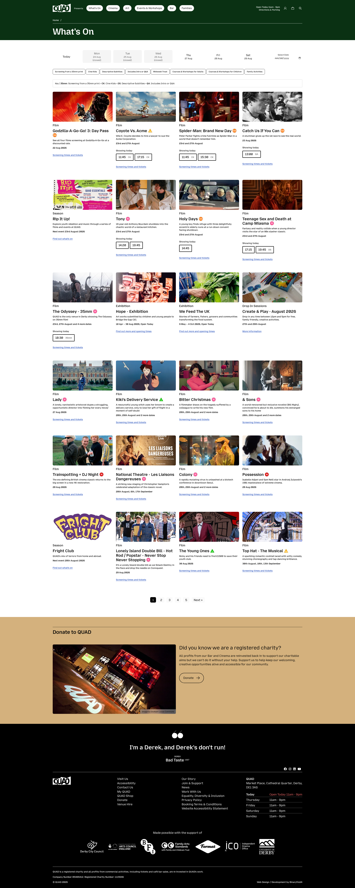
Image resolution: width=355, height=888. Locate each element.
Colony (185, 474)
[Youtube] (299, 769)
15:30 (207, 157)
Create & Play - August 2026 (269, 311)
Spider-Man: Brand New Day (205, 130)
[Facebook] (285, 769)
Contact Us (125, 787)
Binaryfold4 (296, 881)
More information (252, 331)
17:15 (143, 157)
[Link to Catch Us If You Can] (272, 107)
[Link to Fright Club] (83, 527)
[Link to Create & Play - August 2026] (272, 287)
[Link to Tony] (146, 195)
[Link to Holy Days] (209, 195)
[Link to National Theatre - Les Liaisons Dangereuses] (146, 450)
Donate (188, 678)
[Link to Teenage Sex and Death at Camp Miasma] (272, 195)
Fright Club (63, 550)
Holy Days (188, 218)
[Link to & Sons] (272, 376)
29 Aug (248, 56)
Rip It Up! (61, 218)
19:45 (136, 245)
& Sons (248, 399)
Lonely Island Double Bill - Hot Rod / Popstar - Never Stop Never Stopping (144, 555)
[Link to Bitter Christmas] (209, 376)
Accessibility (126, 783)
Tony (120, 218)
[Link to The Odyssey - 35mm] (83, 287)
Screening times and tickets (68, 154)
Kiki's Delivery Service (137, 399)
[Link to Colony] (209, 450)
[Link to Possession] (272, 450)
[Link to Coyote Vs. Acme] (146, 107)
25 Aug (127, 56)
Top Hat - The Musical (262, 550)
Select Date (283, 54)
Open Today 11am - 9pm (268, 6)
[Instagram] (290, 769)
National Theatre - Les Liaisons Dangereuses (145, 476)
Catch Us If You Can (260, 130)
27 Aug (188, 56)
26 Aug (158, 56)
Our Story (189, 779)
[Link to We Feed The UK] (209, 287)
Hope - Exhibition (132, 311)
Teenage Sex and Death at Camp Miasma (266, 221)
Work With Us (191, 791)
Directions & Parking (269, 9)
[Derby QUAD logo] (62, 8)
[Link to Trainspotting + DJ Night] (83, 450)
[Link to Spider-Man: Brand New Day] (209, 107)
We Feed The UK (194, 311)
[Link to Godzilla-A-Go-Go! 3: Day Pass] (83, 107)
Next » (198, 600)
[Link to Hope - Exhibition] (146, 287)
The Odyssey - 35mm (72, 311)
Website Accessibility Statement (205, 808)
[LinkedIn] (294, 769)
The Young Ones (194, 550)
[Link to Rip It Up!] (83, 195)
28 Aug (218, 56)
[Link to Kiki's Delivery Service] (146, 376)
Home (56, 20)
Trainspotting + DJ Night (75, 474)
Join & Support (192, 783)
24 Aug (97, 56)
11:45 (125, 157)
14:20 (122, 245)
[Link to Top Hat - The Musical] (272, 527)
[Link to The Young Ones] (209, 527)
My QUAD (123, 791)
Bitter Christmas (195, 399)
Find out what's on (63, 238)
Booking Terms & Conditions (202, 804)
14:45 (185, 248)
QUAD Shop (125, 796)
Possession (253, 474)
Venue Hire (124, 804)
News (186, 787)
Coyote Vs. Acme (131, 130)
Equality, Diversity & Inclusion (203, 796)
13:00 (251, 154)
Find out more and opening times (134, 331)
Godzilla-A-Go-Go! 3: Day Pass (81, 130)
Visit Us (122, 779)
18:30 (63, 337)
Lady (57, 399)
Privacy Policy (192, 800)
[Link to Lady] (83, 376)
